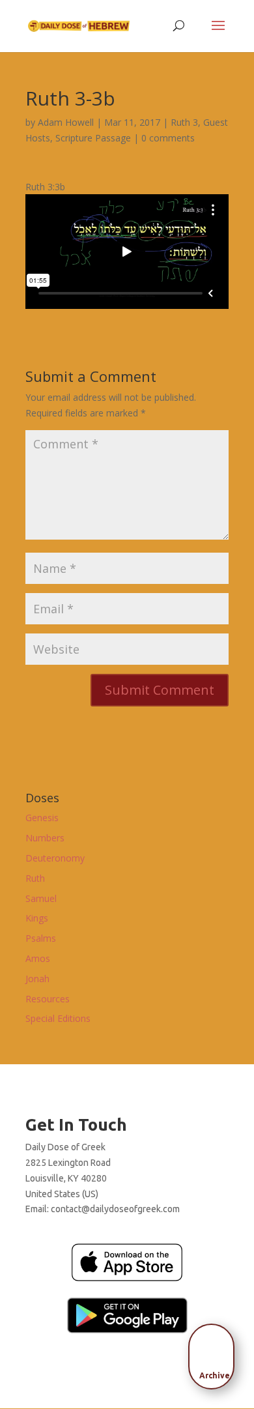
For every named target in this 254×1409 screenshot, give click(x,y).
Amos (37, 958)
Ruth (35, 878)
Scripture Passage (93, 138)
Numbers (44, 838)
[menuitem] (215, 1352)
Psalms (40, 938)
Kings (36, 918)
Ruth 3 (184, 122)
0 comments (168, 138)
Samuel (41, 898)
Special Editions (58, 1018)
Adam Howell (66, 122)
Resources (47, 999)
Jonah (37, 978)
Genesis (42, 817)
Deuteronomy (55, 858)
